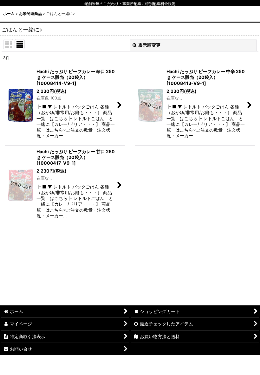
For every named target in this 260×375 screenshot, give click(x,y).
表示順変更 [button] (149, 45)
